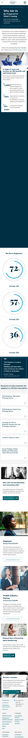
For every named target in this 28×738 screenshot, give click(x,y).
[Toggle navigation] (24, 2)
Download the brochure (13, 560)
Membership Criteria (20, 50)
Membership (5, 700)
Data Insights (5, 724)
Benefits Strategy (7, 715)
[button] (2, 2)
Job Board (17, 723)
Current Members (11, 498)
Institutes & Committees (5, 735)
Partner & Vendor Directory (19, 720)
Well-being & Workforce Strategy (7, 718)
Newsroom (5, 709)
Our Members (18, 734)
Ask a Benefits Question (18, 716)
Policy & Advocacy (7, 722)
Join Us (6, 692)
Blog (3, 728)
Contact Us (9, 655)
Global (4, 726)
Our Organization (19, 737)
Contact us (5, 702)
